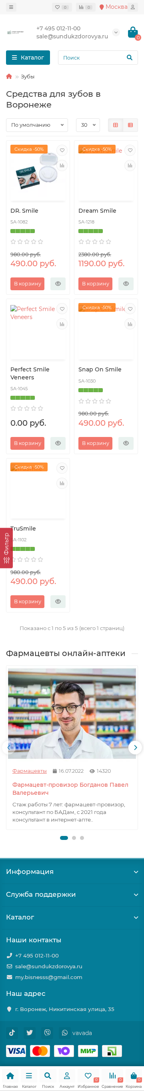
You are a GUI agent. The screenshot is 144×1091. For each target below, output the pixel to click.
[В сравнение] (62, 165)
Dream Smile (97, 210)
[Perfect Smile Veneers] (38, 330)
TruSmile (23, 528)
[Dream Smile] (106, 172)
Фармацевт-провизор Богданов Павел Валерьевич (70, 788)
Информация (30, 872)
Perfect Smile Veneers (30, 373)
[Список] (130, 125)
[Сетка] (115, 125)
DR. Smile (24, 210)
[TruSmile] (38, 490)
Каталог (20, 917)
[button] (64, 838)
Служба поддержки (41, 894)
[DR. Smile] (38, 172)
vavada (82, 1033)
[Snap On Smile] (106, 330)
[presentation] (9, 747)
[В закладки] (62, 150)
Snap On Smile (100, 369)
